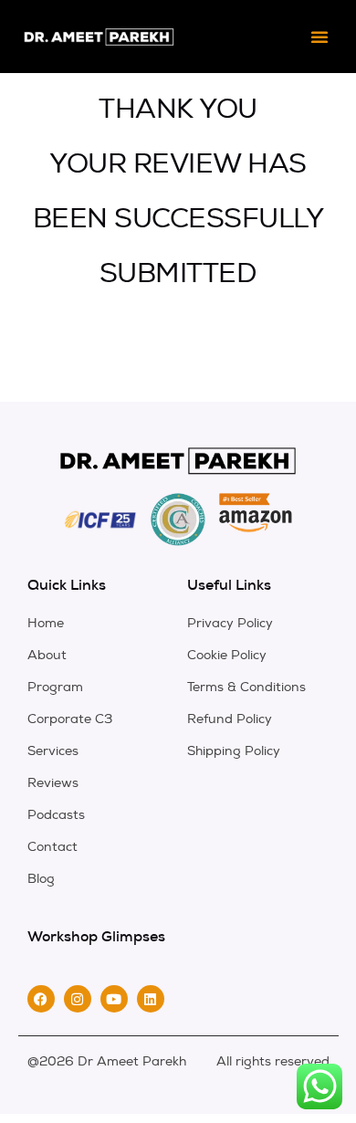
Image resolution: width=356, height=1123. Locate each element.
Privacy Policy (230, 623)
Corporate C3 (69, 719)
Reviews (53, 783)
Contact (52, 847)
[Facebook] (41, 999)
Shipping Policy (233, 751)
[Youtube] (114, 999)
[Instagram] (77, 999)
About (47, 655)
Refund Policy (229, 719)
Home (45, 623)
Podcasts (56, 815)
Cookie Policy (227, 655)
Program (55, 687)
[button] (319, 36)
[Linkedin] (150, 999)
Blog (41, 879)
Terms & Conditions (246, 687)
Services (53, 751)
